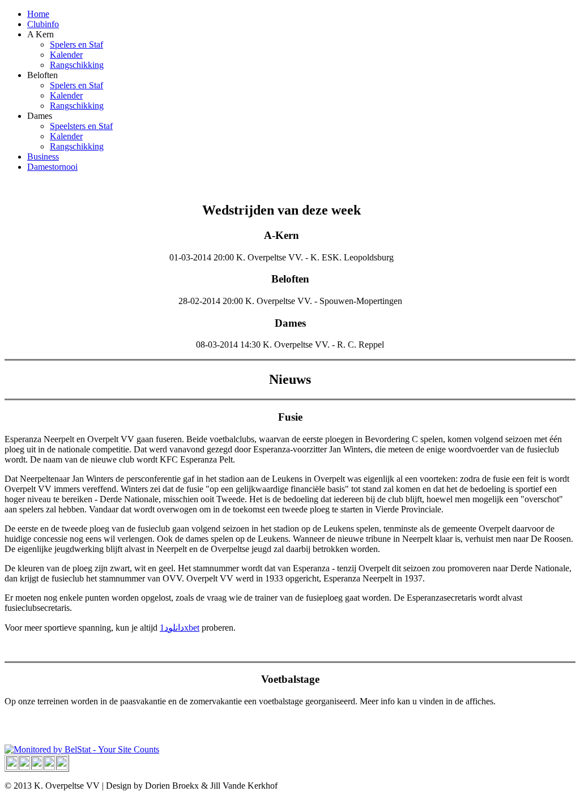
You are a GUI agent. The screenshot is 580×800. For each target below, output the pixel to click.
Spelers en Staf (76, 44)
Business (43, 156)
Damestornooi (52, 167)
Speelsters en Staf (81, 126)
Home (38, 14)
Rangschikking (77, 65)
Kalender (66, 54)
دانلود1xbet (179, 627)
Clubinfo (43, 24)
